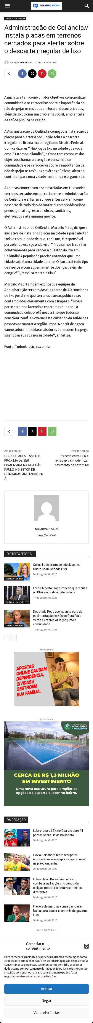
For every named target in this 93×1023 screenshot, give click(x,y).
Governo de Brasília (15, 18)
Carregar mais (45, 930)
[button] (86, 946)
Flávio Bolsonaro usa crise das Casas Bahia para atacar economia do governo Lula (60, 911)
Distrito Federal (14, 578)
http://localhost (46, 535)
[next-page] (14, 637)
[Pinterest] (42, 73)
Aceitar (46, 989)
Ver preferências (46, 1013)
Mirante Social (22, 62)
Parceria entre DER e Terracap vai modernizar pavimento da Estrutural (71, 460)
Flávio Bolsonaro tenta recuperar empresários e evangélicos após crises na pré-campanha (59, 859)
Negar (46, 1001)
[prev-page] (7, 637)
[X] (32, 73)
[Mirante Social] (7, 62)
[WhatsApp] (52, 73)
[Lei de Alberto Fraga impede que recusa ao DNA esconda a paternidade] (17, 595)
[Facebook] (22, 73)
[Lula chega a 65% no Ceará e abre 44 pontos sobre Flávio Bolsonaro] (17, 837)
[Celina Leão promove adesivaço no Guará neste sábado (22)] (17, 572)
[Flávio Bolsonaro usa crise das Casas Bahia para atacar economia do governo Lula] (17, 913)
